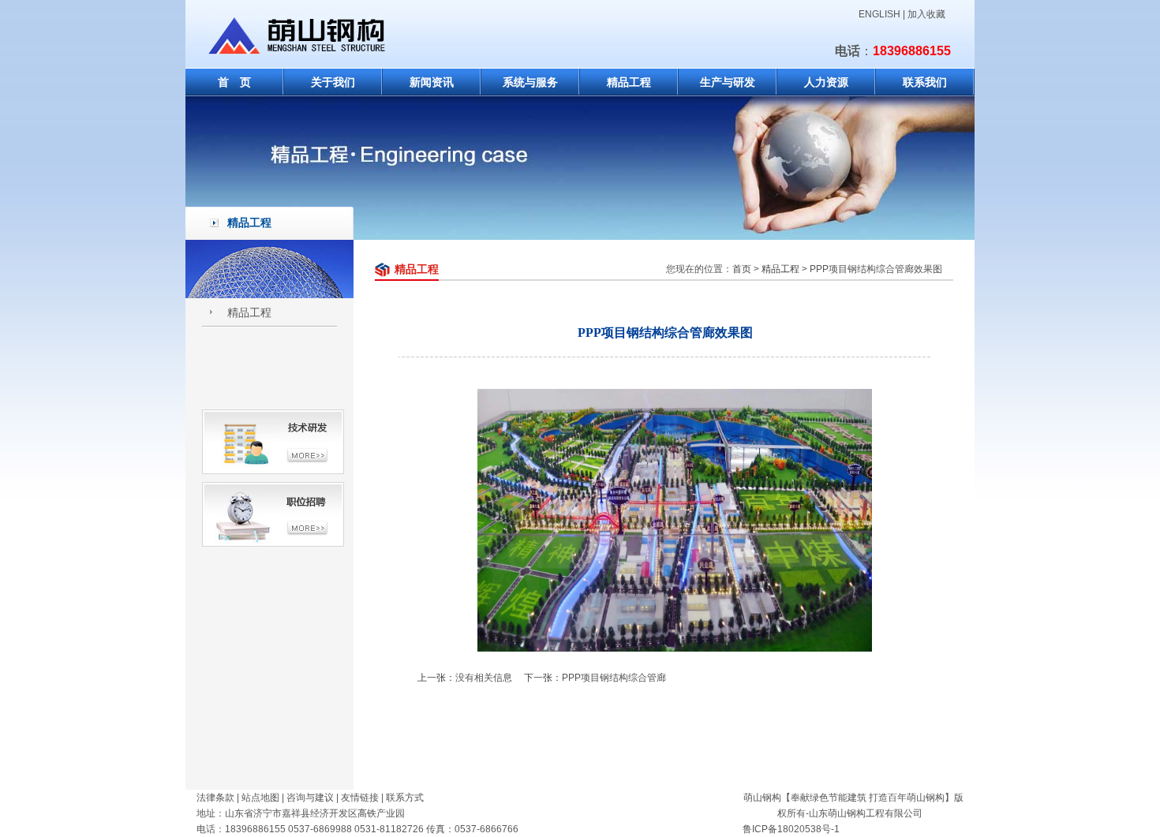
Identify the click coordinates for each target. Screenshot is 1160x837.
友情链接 (360, 797)
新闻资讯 (432, 82)
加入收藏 (926, 14)
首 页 (234, 82)
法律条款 (215, 797)
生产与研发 (727, 82)
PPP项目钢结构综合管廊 (614, 677)
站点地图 (260, 797)
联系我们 (925, 82)
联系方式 (405, 797)
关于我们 (333, 82)
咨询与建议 (310, 797)
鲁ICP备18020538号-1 (791, 829)
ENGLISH (879, 14)
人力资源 (826, 82)
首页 (741, 269)
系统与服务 (530, 82)
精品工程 (629, 82)
